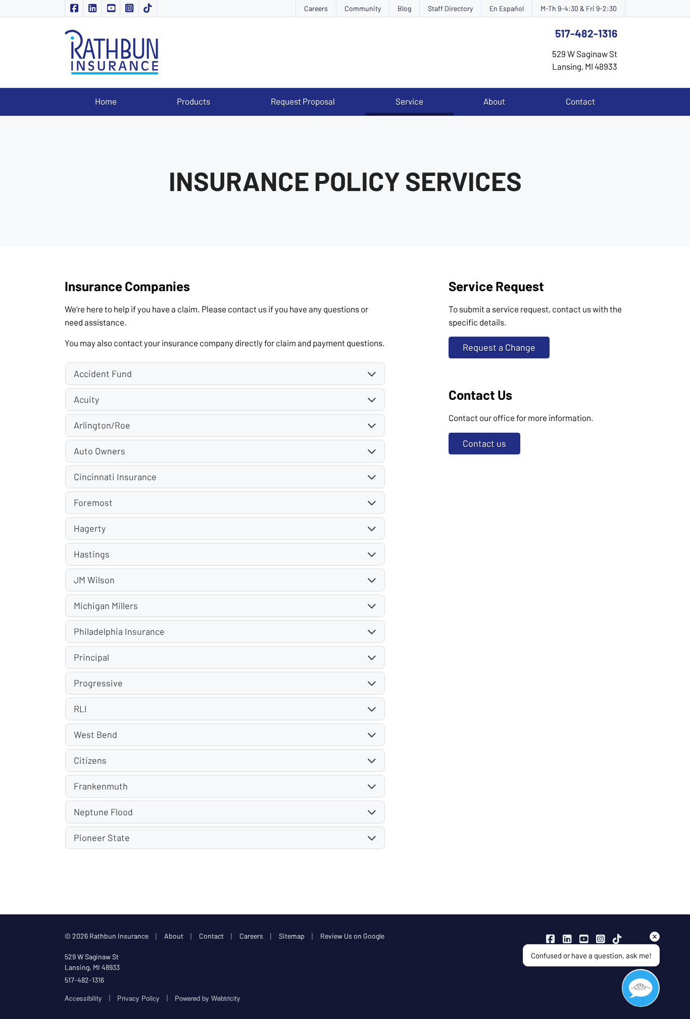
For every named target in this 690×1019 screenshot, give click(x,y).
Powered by (207, 998)
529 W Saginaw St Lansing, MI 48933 (92, 961)
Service (425, 101)
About (494, 101)
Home (106, 101)
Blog (404, 8)
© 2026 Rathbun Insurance (107, 936)
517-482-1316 (586, 33)
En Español (506, 8)
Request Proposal (303, 101)
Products (193, 101)
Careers (316, 8)
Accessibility (83, 998)
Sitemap (292, 936)
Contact (580, 101)
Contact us (484, 443)
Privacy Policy (138, 998)
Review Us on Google (352, 936)
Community (362, 8)
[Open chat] (641, 988)
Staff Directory (450, 8)
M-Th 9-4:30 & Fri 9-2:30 (578, 8)
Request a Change (499, 347)
